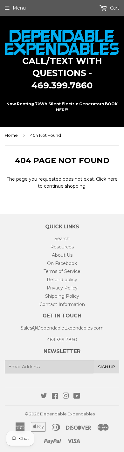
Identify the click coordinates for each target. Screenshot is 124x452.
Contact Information (62, 304)
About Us (62, 255)
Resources (62, 247)
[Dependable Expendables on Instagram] (66, 397)
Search (62, 238)
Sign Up (106, 366)
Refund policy (62, 279)
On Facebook (62, 263)
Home (11, 135)
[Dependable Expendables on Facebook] (55, 397)
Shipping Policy (62, 296)
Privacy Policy (62, 288)
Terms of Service (62, 271)
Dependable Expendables (67, 413)
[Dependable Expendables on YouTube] (76, 397)
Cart (114, 8)
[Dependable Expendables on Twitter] (44, 397)
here (112, 179)
